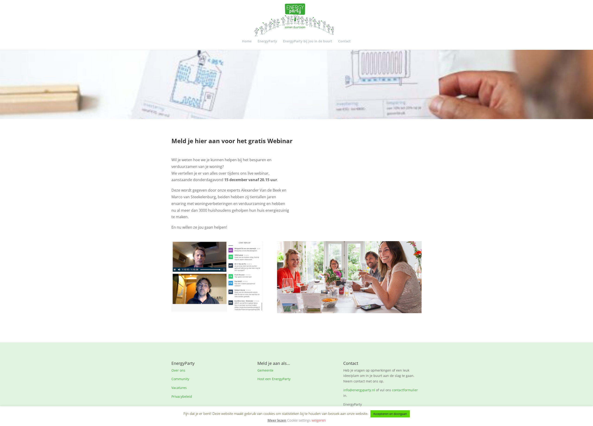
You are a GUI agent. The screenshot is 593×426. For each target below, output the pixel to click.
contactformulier (405, 390)
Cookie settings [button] (299, 420)
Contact (344, 41)
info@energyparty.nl (359, 390)
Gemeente (265, 370)
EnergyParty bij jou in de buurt (307, 41)
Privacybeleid (181, 396)
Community (180, 379)
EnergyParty (267, 41)
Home (247, 41)
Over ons (178, 370)
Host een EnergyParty (273, 379)
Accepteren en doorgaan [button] (390, 414)
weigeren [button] (319, 420)
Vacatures (179, 387)
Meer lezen (277, 420)
